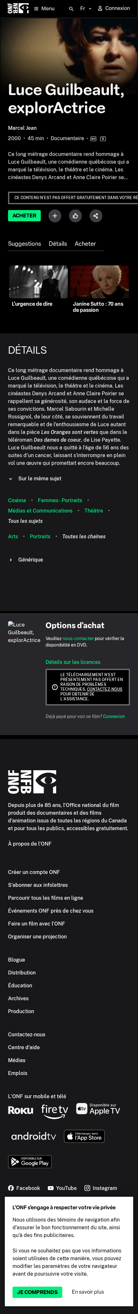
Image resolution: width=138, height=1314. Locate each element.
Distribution (22, 973)
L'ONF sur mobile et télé (37, 1096)
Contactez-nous (104, 689)
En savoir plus (88, 1292)
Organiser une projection (37, 937)
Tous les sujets (25, 521)
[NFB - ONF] (18, 8)
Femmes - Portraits (60, 500)
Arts (13, 536)
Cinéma (17, 500)
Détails (58, 243)
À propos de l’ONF (30, 844)
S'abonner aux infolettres (38, 885)
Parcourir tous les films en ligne (45, 898)
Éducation (20, 986)
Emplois (17, 1073)
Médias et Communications (40, 511)
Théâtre (93, 511)
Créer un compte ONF (34, 872)
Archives (18, 998)
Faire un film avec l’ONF (36, 924)
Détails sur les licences (73, 662)
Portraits (40, 536)
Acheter (24, 216)
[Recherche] (71, 9)
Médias (16, 1060)
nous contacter (78, 638)
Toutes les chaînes (84, 536)
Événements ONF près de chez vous (50, 911)
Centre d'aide (24, 1047)
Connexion (114, 716)
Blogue (16, 960)
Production (21, 1011)
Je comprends (37, 1292)
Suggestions (24, 243)
